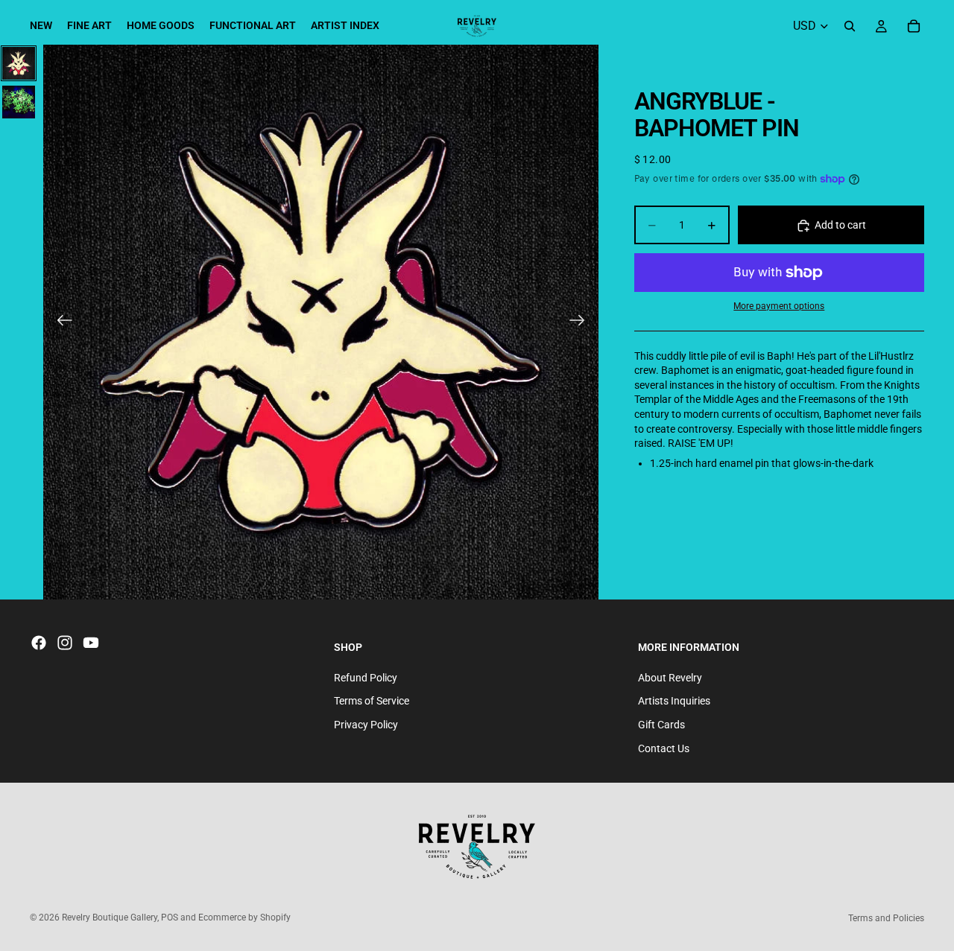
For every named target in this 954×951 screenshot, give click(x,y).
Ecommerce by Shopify (244, 917)
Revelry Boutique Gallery (109, 917)
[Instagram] (65, 643)
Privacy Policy (366, 725)
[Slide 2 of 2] (18, 102)
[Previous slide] (60, 322)
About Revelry (670, 678)
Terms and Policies (886, 918)
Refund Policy (365, 678)
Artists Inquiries (674, 701)
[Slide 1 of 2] (18, 63)
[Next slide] (581, 322)
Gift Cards (661, 725)
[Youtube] (91, 643)
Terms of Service (371, 701)
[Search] (849, 26)
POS (169, 917)
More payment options (778, 307)
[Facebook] (39, 643)
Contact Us (663, 748)
